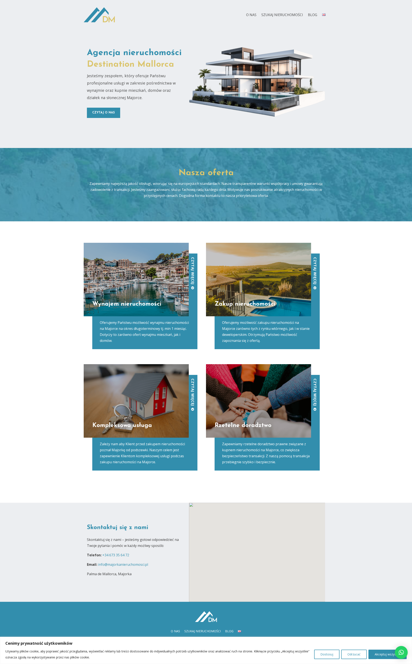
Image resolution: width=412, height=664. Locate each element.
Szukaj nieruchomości (282, 14)
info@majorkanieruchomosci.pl (123, 564)
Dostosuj (326, 654)
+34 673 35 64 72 (115, 555)
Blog (312, 14)
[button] (401, 652)
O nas (251, 14)
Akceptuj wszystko (387, 654)
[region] (206, 650)
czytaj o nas (103, 112)
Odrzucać (353, 654)
